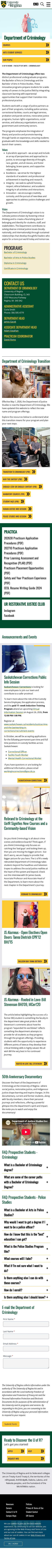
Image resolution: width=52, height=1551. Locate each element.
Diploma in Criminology (15, 263)
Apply (10, 1451)
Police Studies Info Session (14, 516)
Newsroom (10, 1504)
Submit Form (11, 1424)
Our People (7, 59)
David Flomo (10, 339)
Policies (29, 1504)
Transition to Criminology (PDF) (16, 471)
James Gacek (10, 321)
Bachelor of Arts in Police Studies (19, 257)
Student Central (32, 1511)
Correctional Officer (17, 751)
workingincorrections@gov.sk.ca (19, 771)
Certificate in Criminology (16, 268)
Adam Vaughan (11, 330)
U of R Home (7, 66)
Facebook (9, 615)
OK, (13, 1543)
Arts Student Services (12, 52)
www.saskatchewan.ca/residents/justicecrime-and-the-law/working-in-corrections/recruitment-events (26, 727)
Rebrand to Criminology (31, 894)
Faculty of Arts (20, 66)
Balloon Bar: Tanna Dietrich (30, 961)
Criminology (34, 66)
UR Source (30, 1515)
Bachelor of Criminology (15, 252)
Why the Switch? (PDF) (12, 479)
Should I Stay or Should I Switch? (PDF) (20, 486)
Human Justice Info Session (14, 508)
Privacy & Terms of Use (34, 1508)
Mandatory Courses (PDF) (13, 494)
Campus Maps (11, 1515)
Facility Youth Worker (18, 755)
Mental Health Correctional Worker (24, 758)
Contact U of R (11, 1511)
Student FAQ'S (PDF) (11, 501)
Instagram (9, 610)
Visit (30, 1451)
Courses (6, 45)
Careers (9, 1508)
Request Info (13, 1458)
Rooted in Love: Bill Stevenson (29, 1063)
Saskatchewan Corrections (30, 780)
